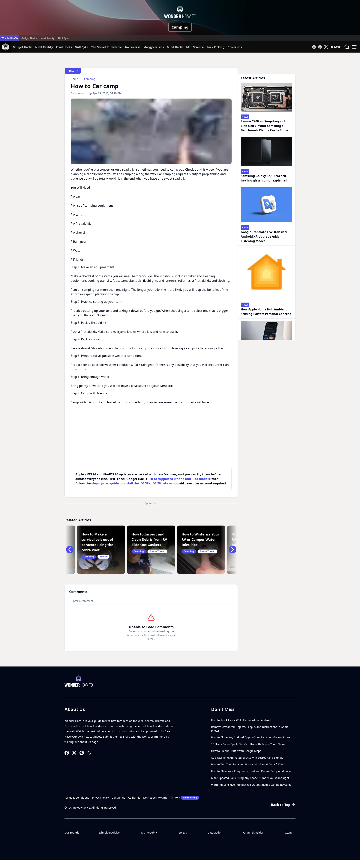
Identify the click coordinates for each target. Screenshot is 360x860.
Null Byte (63, 38)
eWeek (182, 832)
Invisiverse (132, 47)
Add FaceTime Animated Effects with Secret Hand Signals (247, 757)
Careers (183, 797)
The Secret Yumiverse (106, 47)
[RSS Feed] (89, 753)
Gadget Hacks (29, 38)
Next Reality (47, 38)
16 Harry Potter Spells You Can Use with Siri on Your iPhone (248, 744)
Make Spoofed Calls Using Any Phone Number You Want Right (250, 778)
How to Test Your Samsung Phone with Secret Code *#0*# (247, 764)
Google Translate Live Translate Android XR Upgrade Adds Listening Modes (264, 236)
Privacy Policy (100, 797)
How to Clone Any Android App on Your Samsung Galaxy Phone (250, 737)
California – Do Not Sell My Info (147, 797)
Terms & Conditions (76, 797)
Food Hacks (64, 47)
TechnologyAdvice (108, 832)
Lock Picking (215, 47)
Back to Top (280, 804)
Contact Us (118, 797)
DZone (288, 832)
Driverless (234, 47)
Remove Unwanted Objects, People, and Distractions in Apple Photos (249, 728)
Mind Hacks (175, 47)
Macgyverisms (153, 47)
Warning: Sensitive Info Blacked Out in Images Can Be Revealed (251, 784)
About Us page (89, 742)
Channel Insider (253, 832)
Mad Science (195, 47)
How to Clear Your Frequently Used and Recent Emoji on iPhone (251, 771)
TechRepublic (149, 832)
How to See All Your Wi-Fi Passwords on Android (241, 720)
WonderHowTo (10, 38)
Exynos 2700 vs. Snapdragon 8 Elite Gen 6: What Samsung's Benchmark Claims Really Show (264, 125)
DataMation (215, 832)
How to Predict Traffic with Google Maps (236, 751)
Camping (180, 27)
